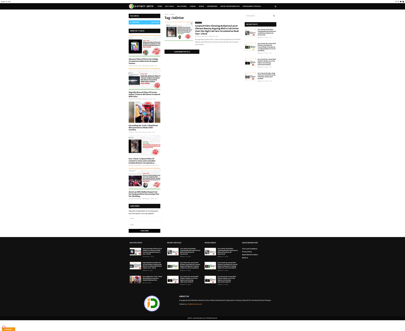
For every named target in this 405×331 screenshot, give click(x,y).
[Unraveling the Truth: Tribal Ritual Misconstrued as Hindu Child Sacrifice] (144, 112)
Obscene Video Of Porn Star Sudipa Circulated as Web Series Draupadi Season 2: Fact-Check (152, 251)
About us (245, 258)
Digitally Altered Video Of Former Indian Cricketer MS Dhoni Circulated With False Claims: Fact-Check (152, 265)
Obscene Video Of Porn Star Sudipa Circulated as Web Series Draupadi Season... (143, 61)
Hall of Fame (182, 6)
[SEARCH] (274, 16)
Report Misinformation (230, 6)
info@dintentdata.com (194, 304)
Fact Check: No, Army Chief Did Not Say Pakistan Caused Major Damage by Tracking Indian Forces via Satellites (267, 47)
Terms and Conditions (249, 249)
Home (160, 6)
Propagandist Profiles (252, 6)
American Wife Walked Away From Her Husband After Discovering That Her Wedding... (144, 194)
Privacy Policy (247, 252)
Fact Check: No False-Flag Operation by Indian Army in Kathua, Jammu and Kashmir (266, 76)
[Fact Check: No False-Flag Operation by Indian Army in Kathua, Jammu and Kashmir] (250, 76)
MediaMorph (212, 6)
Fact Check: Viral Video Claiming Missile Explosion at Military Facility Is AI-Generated (267, 32)
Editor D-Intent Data (202, 36)
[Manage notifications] (3, 327)
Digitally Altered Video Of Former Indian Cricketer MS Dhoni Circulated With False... (144, 94)
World (201, 6)
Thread (193, 6)
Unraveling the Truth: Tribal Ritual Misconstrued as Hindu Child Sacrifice (143, 127)
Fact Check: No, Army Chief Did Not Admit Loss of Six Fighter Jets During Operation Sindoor (267, 61)
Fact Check (169, 6)
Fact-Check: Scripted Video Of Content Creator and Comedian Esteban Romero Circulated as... (142, 161)
